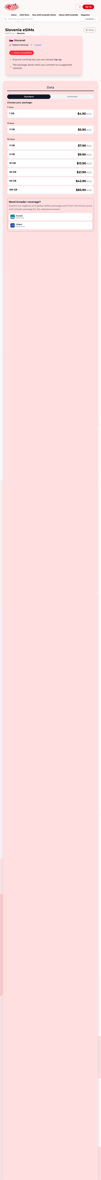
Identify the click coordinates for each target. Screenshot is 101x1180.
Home (14, 15)
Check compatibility (23, 53)
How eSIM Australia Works (44, 15)
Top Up (88, 7)
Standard (29, 96)
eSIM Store (24, 15)
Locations (89, 19)
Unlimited (72, 96)
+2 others (37, 45)
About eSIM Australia (68, 15)
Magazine (85, 15)
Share (91, 30)
